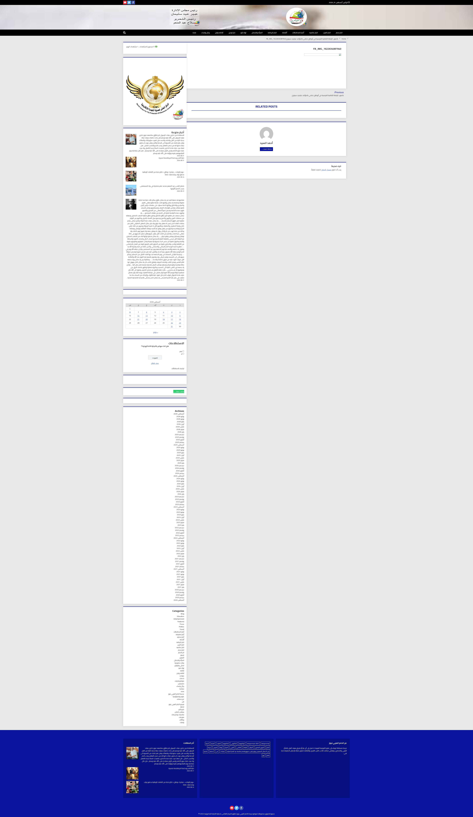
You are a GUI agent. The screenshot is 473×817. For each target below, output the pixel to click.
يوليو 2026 (180, 416)
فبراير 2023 (180, 522)
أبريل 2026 (180, 424)
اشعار (182, 655)
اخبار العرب (327, 32)
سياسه (181, 688)
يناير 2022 (180, 556)
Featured (180, 621)
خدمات (181, 678)
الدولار (251, 747)
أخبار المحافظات (298, 32)
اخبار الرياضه (272, 32)
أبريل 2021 (180, 579)
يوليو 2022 (180, 540)
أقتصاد (284, 32)
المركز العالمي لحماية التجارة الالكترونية (218, 813)
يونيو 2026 (180, 419)
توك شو (243, 32)
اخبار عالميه (313, 32)
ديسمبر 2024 (179, 465)
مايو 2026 (180, 421)
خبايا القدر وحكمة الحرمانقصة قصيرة (171, 158)
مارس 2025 (180, 457)
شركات (222, 751)
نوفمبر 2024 (179, 468)
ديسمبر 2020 (179, 589)
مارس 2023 (180, 519)
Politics (181, 626)
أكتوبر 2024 (180, 470)
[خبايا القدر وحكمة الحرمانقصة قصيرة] (132, 773)
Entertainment (179, 619)
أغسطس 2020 (179, 600)
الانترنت (219, 743)
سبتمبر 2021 (179, 566)
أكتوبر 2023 (180, 501)
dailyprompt (265, 743)
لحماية (211, 751)
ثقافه (182, 670)
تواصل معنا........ (178, 391)
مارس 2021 (180, 582)
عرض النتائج (155, 363)
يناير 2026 (180, 432)
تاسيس (215, 747)
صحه (194, 32)
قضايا (182, 706)
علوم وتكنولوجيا (178, 696)
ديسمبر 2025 (179, 434)
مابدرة (205, 751)
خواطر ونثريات (179, 681)
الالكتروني (234, 743)
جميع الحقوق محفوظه (266, 813)
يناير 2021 (180, 587)
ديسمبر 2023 (179, 496)
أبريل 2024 (180, 486)
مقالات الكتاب (179, 712)
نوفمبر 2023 (179, 499)
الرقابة (245, 747)
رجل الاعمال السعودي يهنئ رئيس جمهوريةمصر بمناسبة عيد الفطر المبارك (248, 751)
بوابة (221, 747)
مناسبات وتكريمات (177, 714)
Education (180, 616)
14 (138, 315)
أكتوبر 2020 (180, 594)
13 (147, 315)
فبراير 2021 (180, 584)
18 (164, 319)
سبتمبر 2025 (179, 442)
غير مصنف (180, 699)
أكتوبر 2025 (180, 439)
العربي (232, 747)
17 (172, 319)
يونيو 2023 (180, 512)
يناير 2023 (180, 525)
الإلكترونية (242, 743)
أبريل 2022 (180, 548)
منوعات (181, 717)
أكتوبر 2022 (180, 532)
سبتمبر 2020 (179, 597)
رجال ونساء (205, 32)
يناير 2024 (180, 494)
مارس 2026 (180, 426)
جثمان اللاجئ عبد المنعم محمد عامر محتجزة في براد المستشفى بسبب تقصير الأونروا (162, 187)
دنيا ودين (232, 32)
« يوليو (155, 332)
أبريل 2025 (180, 455)
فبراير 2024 (180, 491)
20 (147, 319)
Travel (182, 629)
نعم (180, 351)
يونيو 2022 (180, 543)
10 (172, 315)
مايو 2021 (180, 576)
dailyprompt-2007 (253, 743)
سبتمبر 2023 (179, 504)
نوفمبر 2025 (179, 437)
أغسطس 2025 (179, 444)
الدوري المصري (259, 747)
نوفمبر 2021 (179, 561)
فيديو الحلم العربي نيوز (176, 704)
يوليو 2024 (180, 478)
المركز (226, 747)
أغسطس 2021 (179, 569)
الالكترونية (226, 743)
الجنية (207, 743)
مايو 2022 (180, 545)
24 (172, 322)
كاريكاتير (181, 709)
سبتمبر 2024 (179, 473)
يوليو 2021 (180, 571)
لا (181, 354)
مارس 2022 (180, 551)
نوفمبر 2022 (179, 530)
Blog (182, 613)
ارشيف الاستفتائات (177, 368)
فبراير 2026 (180, 429)
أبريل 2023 (180, 517)
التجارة (213, 743)
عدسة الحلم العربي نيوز (176, 694)
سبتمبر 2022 (179, 535)
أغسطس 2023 (179, 507)
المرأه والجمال (257, 32)
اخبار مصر (339, 32)
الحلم (268, 747)
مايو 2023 (180, 514)
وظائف (181, 719)
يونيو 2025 (180, 450)
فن (183, 701)
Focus (182, 624)
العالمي (238, 747)
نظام (268, 755)
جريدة (209, 747)
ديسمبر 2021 (179, 558)
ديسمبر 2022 (179, 527)
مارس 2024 (180, 488)
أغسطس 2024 (179, 475)
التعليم (182, 657)
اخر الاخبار (181, 652)
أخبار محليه (180, 637)
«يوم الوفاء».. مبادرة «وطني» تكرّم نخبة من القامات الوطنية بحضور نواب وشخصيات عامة (163, 173)
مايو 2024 (180, 483)
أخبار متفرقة (180, 634)
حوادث (182, 675)
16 (180, 319)
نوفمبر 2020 (179, 592)
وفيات (182, 722)
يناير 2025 (180, 463)
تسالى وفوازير (179, 665)
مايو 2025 (180, 452)
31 (172, 326)
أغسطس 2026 (179, 413)
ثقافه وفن (219, 32)
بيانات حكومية (179, 662)
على (217, 751)
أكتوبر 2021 (180, 563)
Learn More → (266, 149)
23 (180, 322)
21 (138, 319)
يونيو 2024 (180, 481)
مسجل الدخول (326, 169)
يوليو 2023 (180, 509)
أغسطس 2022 (179, 538)
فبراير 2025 (180, 460)
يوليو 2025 (180, 447)
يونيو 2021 (180, 574)
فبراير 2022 (180, 553)
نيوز (263, 755)
